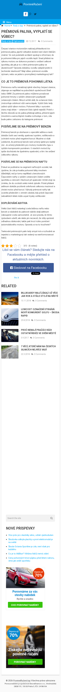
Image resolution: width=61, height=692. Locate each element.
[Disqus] (30, 402)
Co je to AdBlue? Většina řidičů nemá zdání (28, 553)
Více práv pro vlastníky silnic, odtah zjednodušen (30, 535)
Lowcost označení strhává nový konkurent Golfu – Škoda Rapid (40, 312)
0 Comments (47, 41)
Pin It (16, 277)
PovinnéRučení (32, 4)
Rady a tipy (18, 25)
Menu (8, 22)
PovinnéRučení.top (21, 680)
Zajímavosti (18, 41)
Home (7, 25)
